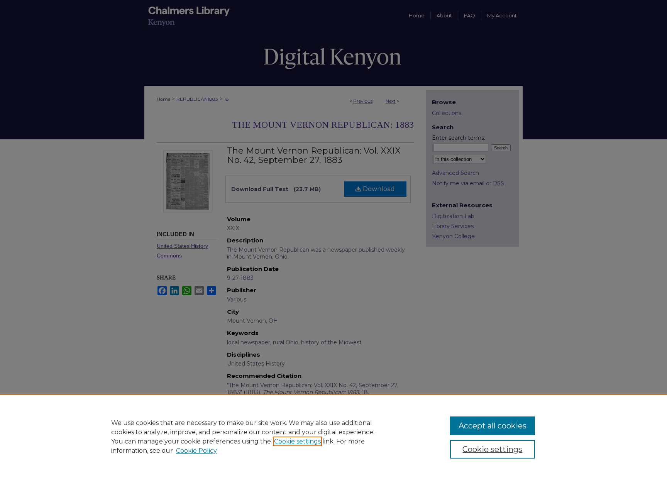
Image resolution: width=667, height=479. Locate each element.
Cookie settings (297, 441)
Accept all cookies (492, 425)
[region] (333, 436)
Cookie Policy (196, 450)
